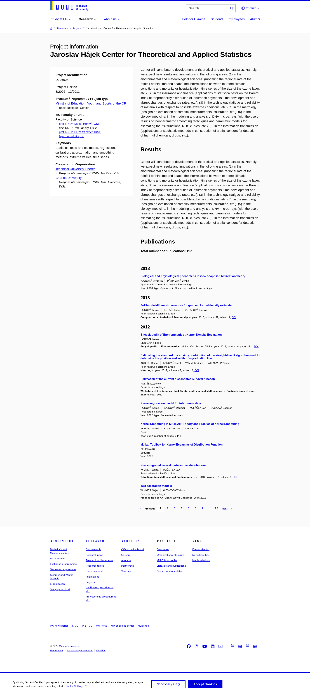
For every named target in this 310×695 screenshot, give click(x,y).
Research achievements (99, 560)
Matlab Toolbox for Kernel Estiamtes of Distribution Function (181, 444)
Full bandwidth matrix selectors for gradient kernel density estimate (186, 305)
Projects (90, 582)
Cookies (100, 650)
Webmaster (56, 650)
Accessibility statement (80, 650)
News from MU (200, 554)
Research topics (95, 565)
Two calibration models (156, 485)
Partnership (127, 565)
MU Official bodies (167, 560)
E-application (57, 583)
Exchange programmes (63, 563)
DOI (234, 317)
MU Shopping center (122, 625)
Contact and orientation (170, 571)
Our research (93, 549)
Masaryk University (70, 646)
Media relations (201, 560)
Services (126, 571)
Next (224, 508)
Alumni (255, 19)
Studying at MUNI (60, 589)
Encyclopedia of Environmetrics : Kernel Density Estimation (181, 334)
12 (216, 508)
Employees (237, 19)
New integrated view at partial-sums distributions (173, 465)
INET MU (87, 625)
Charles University (68, 178)
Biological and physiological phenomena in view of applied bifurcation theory (192, 276)
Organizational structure (170, 554)
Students (217, 19)
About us (130, 541)
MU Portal (101, 625)
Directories (163, 549)
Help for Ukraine (193, 19)
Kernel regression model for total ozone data (170, 403)
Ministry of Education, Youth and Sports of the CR (90, 103)
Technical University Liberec (75, 169)
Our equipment (94, 571)
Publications (92, 576)
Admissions (61, 541)
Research (95, 541)
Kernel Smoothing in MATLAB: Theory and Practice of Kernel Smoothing (189, 423)
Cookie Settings (74, 686)
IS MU (74, 625)
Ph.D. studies (57, 558)
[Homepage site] (69, 6)
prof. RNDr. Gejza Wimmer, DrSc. (80, 132)
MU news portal (59, 625)
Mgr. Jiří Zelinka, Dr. (71, 136)
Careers (125, 554)
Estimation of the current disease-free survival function (177, 379)
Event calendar (200, 549)
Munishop (143, 625)
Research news (94, 554)
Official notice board (132, 549)
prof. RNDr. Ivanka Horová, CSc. (79, 123)
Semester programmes (63, 569)
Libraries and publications (171, 565)
